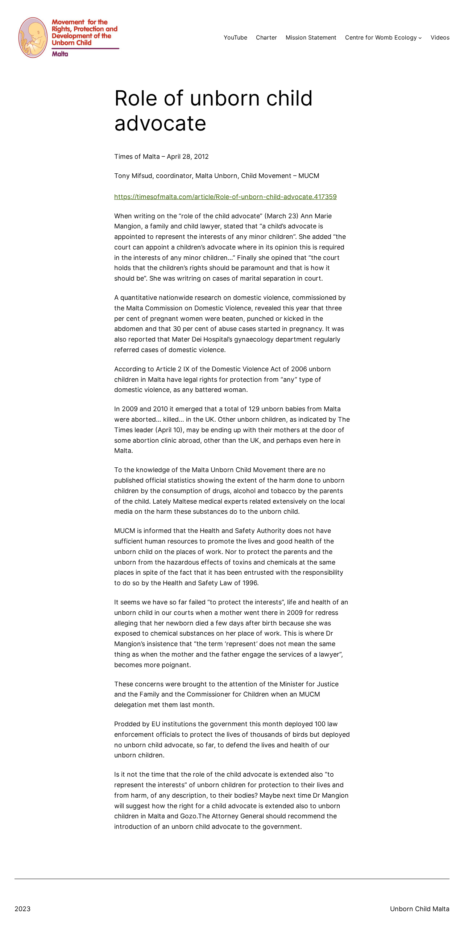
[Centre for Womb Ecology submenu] (420, 38)
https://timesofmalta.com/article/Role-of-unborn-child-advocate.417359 (225, 197)
